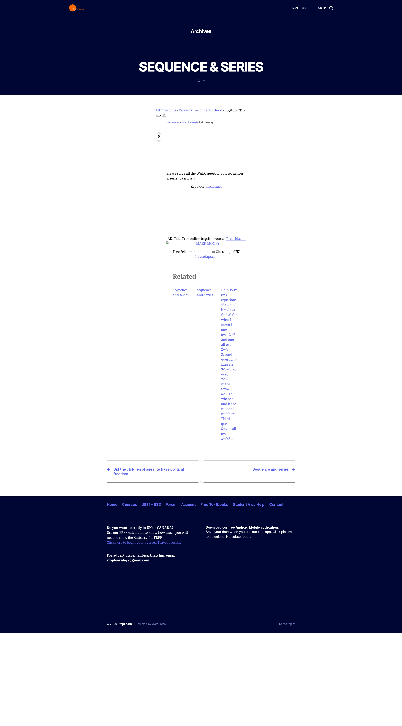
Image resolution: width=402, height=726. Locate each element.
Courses (129, 504)
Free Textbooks (214, 504)
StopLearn (125, 624)
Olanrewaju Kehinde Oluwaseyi (181, 122)
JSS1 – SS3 (151, 504)
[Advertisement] (206, 149)
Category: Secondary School (200, 110)
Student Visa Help (249, 504)
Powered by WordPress (151, 624)
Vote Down (158, 142)
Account (188, 504)
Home (112, 504)
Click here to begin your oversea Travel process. (144, 543)
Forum (171, 504)
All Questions (165, 110)
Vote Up (158, 131)
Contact (276, 504)
